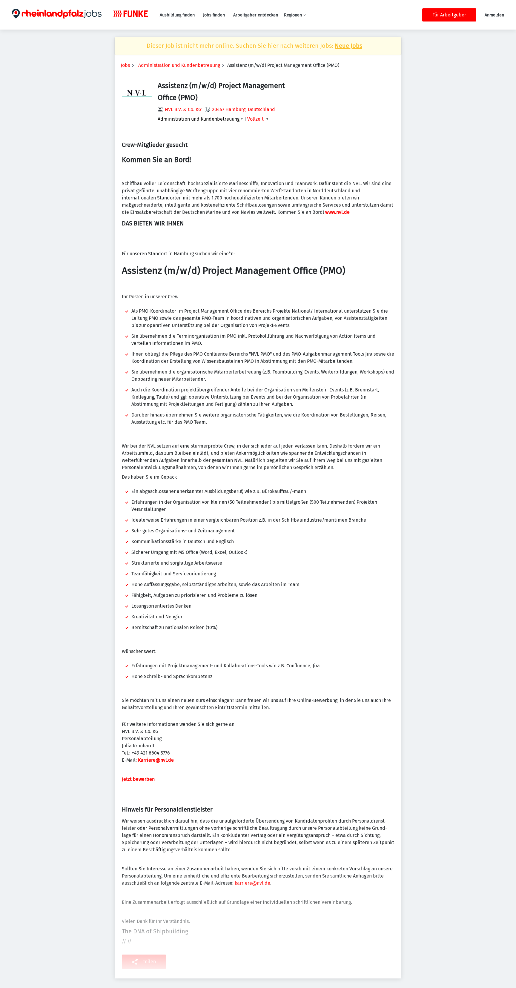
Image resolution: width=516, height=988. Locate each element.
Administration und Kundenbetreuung (179, 65)
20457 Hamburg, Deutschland (243, 109)
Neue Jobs (348, 45)
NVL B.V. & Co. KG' (183, 109)
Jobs (125, 65)
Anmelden (494, 15)
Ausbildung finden (177, 15)
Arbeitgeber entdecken (255, 15)
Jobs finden (214, 15)
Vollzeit (255, 119)
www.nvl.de (337, 212)
